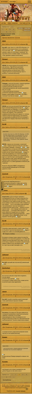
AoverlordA (5, 174)
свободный (5, 254)
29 (29, 340)
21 (29, 177)
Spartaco (8, 35)
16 (26, 44)
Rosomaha (5, 361)
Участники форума (24, 23)
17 (26, 62)
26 (29, 294)
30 (29, 365)
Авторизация (4, 1)
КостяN (4, 124)
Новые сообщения (13, 23)
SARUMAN (3, 35)
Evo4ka (13, 34)
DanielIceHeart (6, 268)
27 (29, 308)
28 (29, 327)
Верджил (4, 337)
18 (26, 80)
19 (26, 103)
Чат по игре (1, 185)
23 (29, 224)
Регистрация (13, 1)
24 (29, 258)
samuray (4, 291)
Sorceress (5, 190)
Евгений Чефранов (20, 391)
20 (26, 127)
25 (29, 271)
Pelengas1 (5, 59)
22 (25, 193)
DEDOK (4, 41)
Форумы (3, 23)
